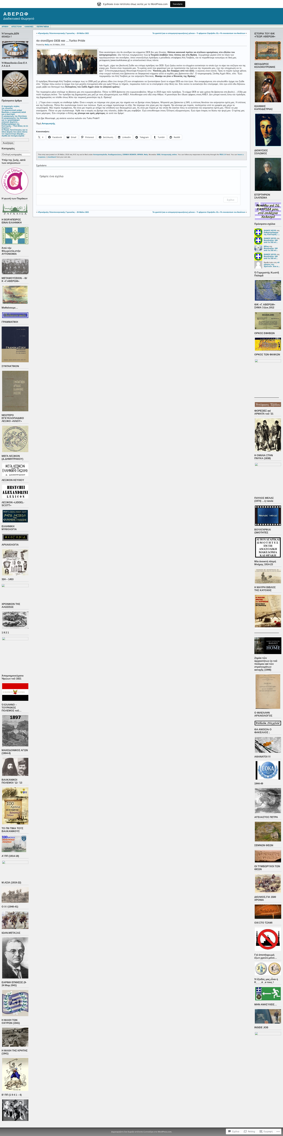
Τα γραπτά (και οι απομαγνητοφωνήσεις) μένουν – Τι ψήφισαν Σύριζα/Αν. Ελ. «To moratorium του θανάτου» (198, 33)
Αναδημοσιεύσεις (115, 154)
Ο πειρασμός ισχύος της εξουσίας (10, 107)
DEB (158, 154)
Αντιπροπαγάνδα (100, 154)
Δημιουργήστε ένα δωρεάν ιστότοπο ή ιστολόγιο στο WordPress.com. (141, 1132)
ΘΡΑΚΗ (140, 154)
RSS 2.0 (223, 154)
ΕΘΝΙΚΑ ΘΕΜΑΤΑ (129, 154)
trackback (52, 157)
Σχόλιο (230, 199)
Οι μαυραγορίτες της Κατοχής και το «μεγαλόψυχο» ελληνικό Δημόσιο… (15, 120)
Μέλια (266, 246)
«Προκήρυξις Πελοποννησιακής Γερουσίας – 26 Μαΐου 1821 (63, 33)
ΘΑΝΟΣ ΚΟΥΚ (270, 230)
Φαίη (47, 45)
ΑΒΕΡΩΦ (16, 14)
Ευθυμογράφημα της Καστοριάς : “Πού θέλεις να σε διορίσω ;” (15, 126)
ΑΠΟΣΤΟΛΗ (16, 27)
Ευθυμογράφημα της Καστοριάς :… (272, 233)
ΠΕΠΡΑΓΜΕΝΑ (43, 27)
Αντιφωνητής (48, 123)
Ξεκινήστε (178, 4)
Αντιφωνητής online (169, 154)
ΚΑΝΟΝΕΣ (29, 27)
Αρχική (5, 27)
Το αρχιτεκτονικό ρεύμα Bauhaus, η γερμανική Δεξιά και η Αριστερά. (14, 112)
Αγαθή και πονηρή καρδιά (13, 136)
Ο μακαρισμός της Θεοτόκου (14, 116)
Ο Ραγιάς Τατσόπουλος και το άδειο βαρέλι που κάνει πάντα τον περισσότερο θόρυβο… (15, 132)
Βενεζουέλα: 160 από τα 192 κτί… (271, 241)
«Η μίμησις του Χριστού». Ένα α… (272, 264)
